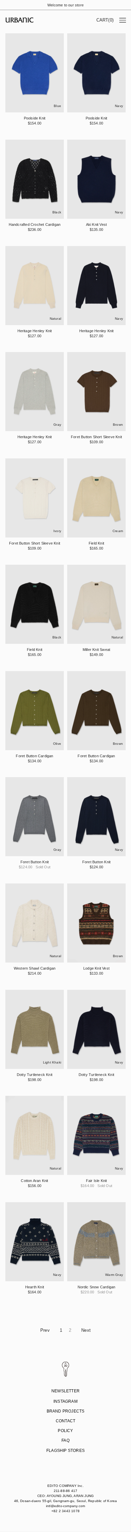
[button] (105, 20)
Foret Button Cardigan (34, 756)
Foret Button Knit (34, 862)
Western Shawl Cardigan (34, 968)
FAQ (65, 1440)
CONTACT (65, 1421)
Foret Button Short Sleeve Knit (96, 437)
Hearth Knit (34, 1287)
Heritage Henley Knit (34, 331)
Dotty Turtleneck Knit (34, 1074)
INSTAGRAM (65, 1401)
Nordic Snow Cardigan (97, 1287)
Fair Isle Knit (96, 1181)
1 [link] (61, 1330)
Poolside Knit (35, 118)
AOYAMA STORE (64, 1461)
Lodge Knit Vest (96, 968)
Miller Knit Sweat (96, 650)
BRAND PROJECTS (66, 1411)
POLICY (65, 1430)
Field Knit (96, 543)
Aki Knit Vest (96, 224)
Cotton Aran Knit (34, 1181)
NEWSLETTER (65, 1391)
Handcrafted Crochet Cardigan (35, 224)
